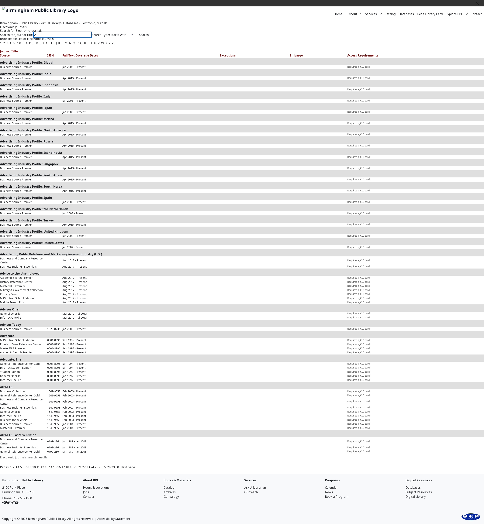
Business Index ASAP (13, 420)
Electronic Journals (94, 23)
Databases (406, 14)
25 (96, 467)
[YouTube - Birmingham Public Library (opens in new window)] (17, 503)
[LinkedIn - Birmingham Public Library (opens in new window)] (11, 503)
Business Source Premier (16, 67)
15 (55, 467)
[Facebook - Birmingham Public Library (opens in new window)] (6, 503)
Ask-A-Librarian (255, 487)
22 (84, 467)
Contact (476, 14)
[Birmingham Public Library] (40, 10)
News (329, 492)
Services (371, 14)
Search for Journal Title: (16, 35)
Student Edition (10, 372)
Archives (170, 492)
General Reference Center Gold (20, 363)
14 (50, 467)
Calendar (331, 487)
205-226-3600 (22, 498)
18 (67, 467)
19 (71, 467)
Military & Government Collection (21, 290)
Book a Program (336, 497)
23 (88, 467)
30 (117, 467)
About (352, 14)
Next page (127, 467)
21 (79, 467)
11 (38, 467)
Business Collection (12, 391)
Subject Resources (419, 492)
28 (109, 467)
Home (338, 14)
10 (34, 467)
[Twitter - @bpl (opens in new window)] (8, 503)
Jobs (86, 492)
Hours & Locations (96, 487)
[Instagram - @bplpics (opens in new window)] (13, 503)
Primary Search (9, 294)
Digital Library (416, 497)
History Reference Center (16, 282)
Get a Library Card (430, 14)
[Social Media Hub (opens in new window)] (3, 503)
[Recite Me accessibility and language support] (471, 516)
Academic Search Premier (16, 277)
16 (59, 467)
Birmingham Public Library (19, 23)
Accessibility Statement (113, 519)
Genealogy (171, 497)
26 (100, 467)
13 (46, 467)
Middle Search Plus (12, 302)
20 (75, 467)
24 (92, 467)
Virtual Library (50, 23)
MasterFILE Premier (12, 286)
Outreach (251, 492)
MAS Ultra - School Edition (17, 298)
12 (42, 467)
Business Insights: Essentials (18, 266)
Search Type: (101, 35)
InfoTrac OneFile (10, 317)
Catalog (390, 14)
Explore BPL (454, 14)
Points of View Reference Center (20, 344)
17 (63, 467)
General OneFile (10, 313)
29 (113, 467)
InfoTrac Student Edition (15, 367)
